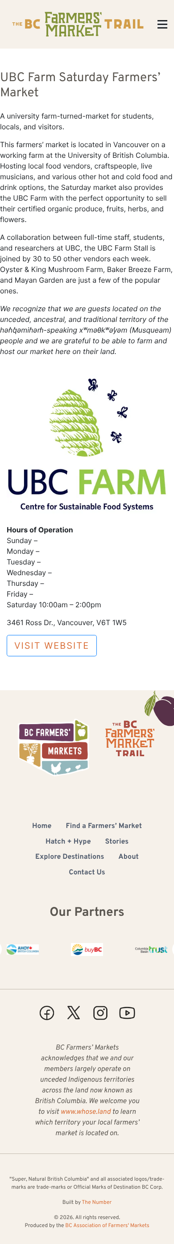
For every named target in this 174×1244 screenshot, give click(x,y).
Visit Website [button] (51, 645)
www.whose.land (86, 1112)
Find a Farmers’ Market (104, 826)
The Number (97, 1202)
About (128, 857)
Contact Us (87, 873)
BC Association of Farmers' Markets (107, 1225)
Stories (117, 842)
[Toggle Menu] (162, 24)
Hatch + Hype (68, 842)
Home (41, 826)
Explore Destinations (69, 857)
